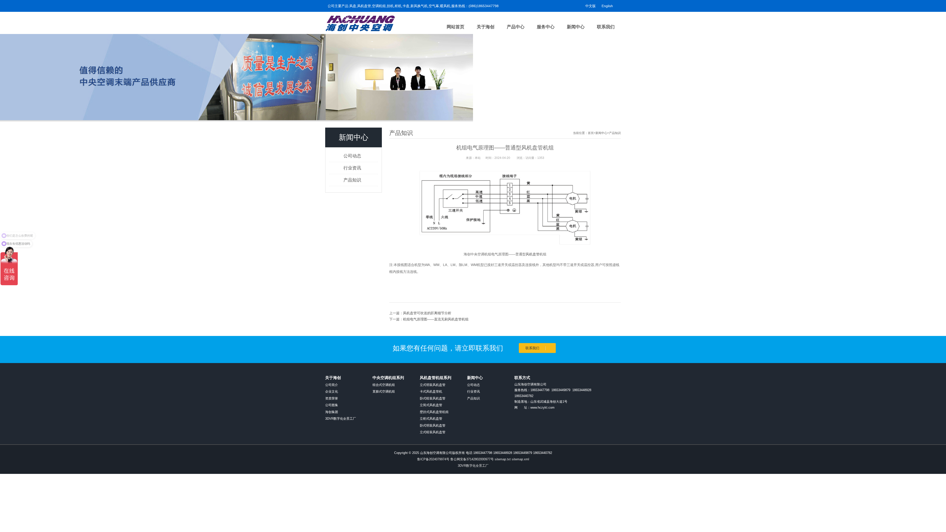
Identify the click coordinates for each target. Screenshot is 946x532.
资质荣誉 (331, 398)
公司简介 (331, 385)
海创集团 (331, 412)
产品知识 (352, 180)
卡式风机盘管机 (431, 391)
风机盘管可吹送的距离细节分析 (427, 313)
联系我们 (606, 26)
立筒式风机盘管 (431, 405)
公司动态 (352, 155)
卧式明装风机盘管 (432, 425)
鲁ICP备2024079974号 (433, 459)
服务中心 (546, 26)
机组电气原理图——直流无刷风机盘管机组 (436, 319)
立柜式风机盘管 (431, 418)
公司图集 (331, 405)
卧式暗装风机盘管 (432, 398)
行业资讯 (352, 168)
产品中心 (515, 26)
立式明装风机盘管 (432, 385)
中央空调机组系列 (388, 378)
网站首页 (455, 26)
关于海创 (485, 26)
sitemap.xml (520, 459)
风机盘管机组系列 (435, 378)
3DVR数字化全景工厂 (340, 418)
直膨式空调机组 (383, 391)
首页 (591, 133)
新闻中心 (576, 26)
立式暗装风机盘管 (432, 432)
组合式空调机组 (383, 385)
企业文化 (331, 391)
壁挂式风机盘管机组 (434, 412)
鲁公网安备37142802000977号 (472, 459)
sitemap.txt (503, 459)
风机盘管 (533, 254)
